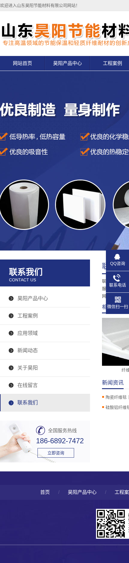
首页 (45, 492)
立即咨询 (55, 452)
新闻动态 (27, 350)
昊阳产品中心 (67, 63)
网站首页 (22, 63)
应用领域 (27, 333)
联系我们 (27, 403)
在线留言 (27, 385)
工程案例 (27, 316)
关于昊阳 (27, 368)
